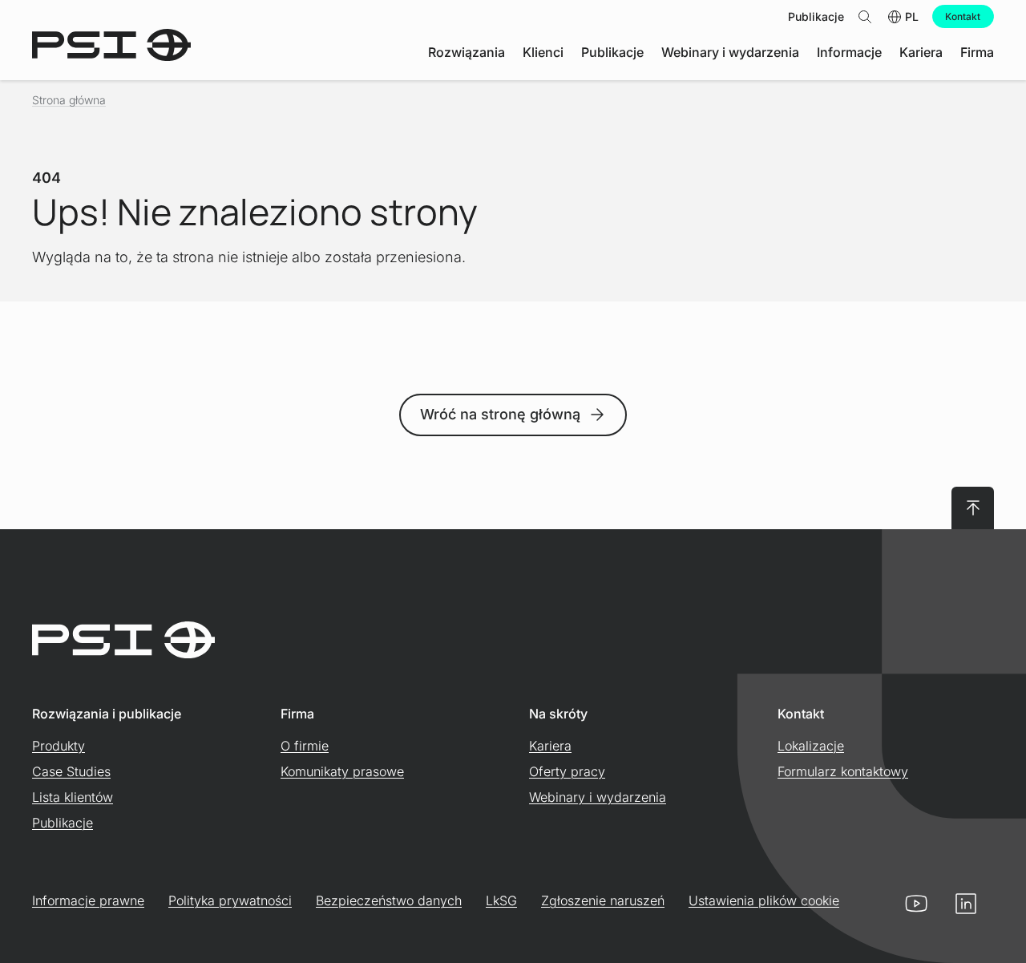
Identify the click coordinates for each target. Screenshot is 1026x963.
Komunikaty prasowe (342, 771)
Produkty (58, 746)
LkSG (501, 900)
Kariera (550, 746)
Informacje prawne (88, 900)
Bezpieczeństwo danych (389, 900)
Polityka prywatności (230, 900)
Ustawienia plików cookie (764, 900)
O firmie (305, 746)
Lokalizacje (811, 746)
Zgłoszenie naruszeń (602, 900)
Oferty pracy (567, 771)
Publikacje (62, 823)
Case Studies (71, 771)
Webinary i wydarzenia (597, 797)
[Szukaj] (865, 16)
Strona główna (69, 100)
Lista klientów (72, 797)
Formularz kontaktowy (843, 771)
